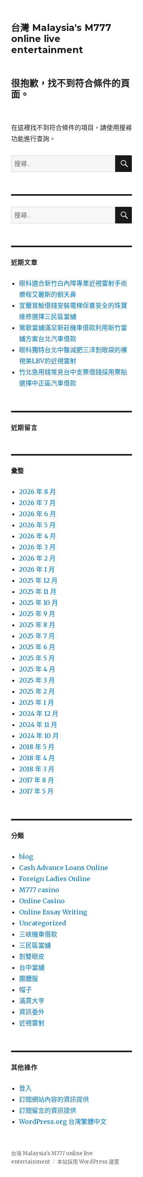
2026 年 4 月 (37, 536)
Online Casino (42, 901)
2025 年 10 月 (38, 603)
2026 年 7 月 (37, 503)
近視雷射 (31, 1023)
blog (26, 856)
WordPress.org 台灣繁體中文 (62, 1121)
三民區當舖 (35, 945)
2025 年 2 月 (37, 691)
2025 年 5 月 (37, 658)
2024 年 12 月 (38, 713)
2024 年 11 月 (38, 725)
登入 (25, 1088)
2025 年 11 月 (37, 591)
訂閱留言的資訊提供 (47, 1110)
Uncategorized (42, 923)
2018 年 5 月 (36, 747)
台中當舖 (31, 967)
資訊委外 (31, 1012)
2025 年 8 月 (37, 625)
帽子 (25, 990)
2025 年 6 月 (37, 647)
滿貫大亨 (31, 1001)
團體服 (28, 978)
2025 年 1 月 (36, 702)
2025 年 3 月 (37, 680)
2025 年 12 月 (38, 580)
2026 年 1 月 (37, 569)
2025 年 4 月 (37, 669)
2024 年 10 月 (39, 736)
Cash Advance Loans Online (63, 868)
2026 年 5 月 (37, 525)
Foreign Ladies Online (54, 879)
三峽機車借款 (38, 934)
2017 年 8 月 (36, 780)
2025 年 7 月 (37, 636)
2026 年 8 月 (37, 492)
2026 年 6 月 (37, 514)
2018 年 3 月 (36, 769)
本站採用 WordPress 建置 (88, 1161)
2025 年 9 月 (37, 614)
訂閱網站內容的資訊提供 (54, 1099)
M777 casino (39, 890)
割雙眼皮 (31, 956)
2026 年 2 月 (37, 558)
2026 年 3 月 (37, 547)
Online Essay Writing (53, 912)
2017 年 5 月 (36, 791)
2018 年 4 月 (37, 758)
